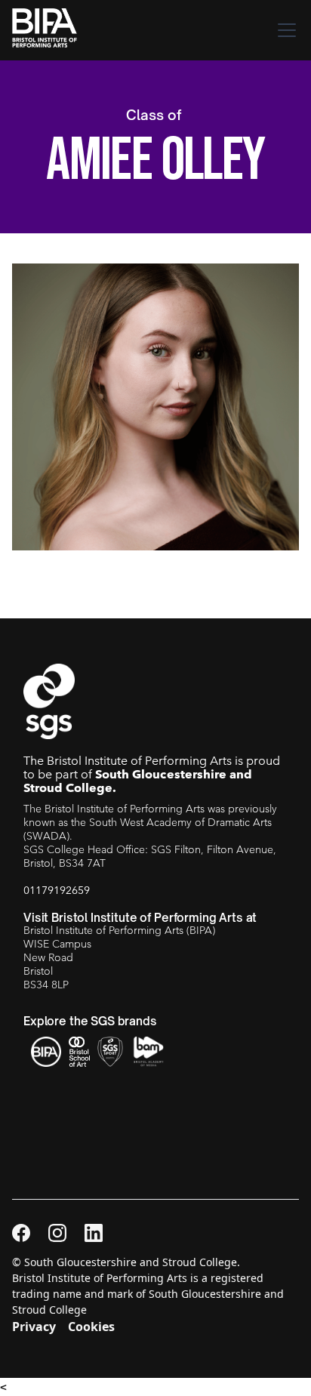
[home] (48, 30)
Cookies (91, 1326)
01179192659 (56, 890)
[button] (284, 30)
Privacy (34, 1326)
